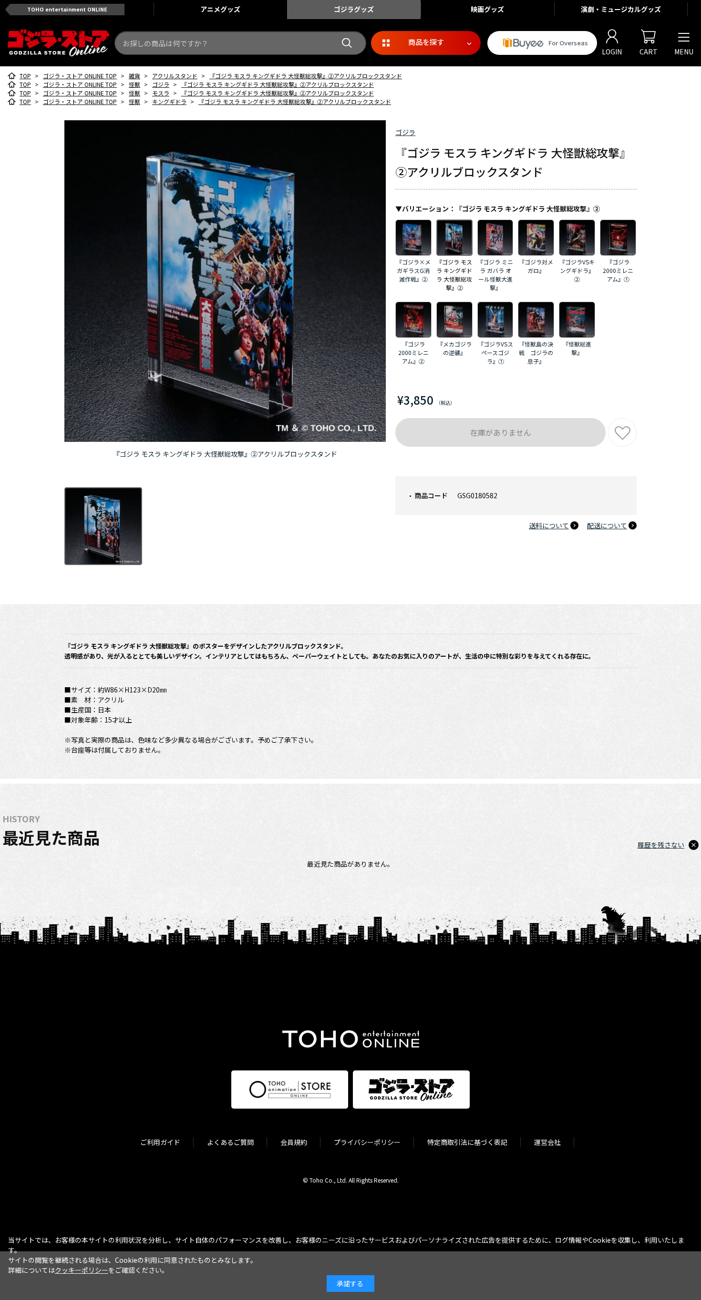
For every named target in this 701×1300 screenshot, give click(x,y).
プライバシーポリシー (367, 1142)
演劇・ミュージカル (621, 9)
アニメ (220, 9)
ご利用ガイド (160, 1142)
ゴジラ (405, 132)
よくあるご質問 (230, 1142)
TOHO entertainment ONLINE (67, 9)
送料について (549, 525)
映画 (487, 9)
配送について (607, 525)
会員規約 (293, 1142)
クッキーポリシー (81, 1270)
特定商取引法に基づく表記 (467, 1142)
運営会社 (547, 1142)
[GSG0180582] (103, 526)
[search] (347, 43)
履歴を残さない (661, 844)
